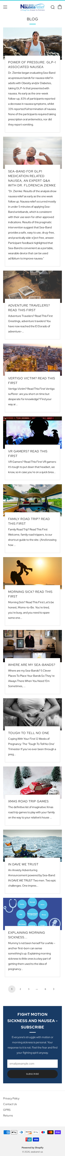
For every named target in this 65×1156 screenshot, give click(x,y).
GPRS (7, 1110)
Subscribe (32, 1074)
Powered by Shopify (33, 1147)
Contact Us (10, 1104)
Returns (8, 1115)
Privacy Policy (11, 1098)
